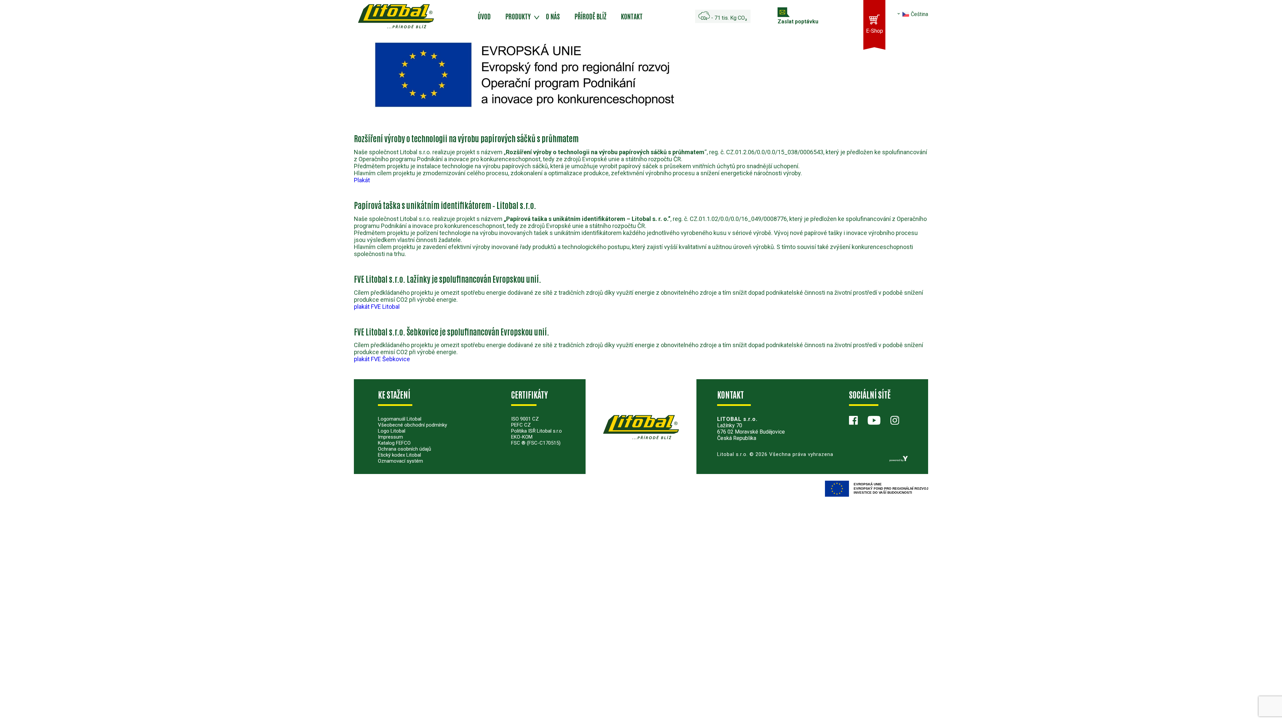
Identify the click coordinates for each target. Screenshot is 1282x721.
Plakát (362, 180)
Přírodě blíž (590, 16)
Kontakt (632, 16)
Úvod (484, 16)
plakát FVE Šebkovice (382, 359)
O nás (553, 16)
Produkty (518, 16)
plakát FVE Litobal (377, 306)
